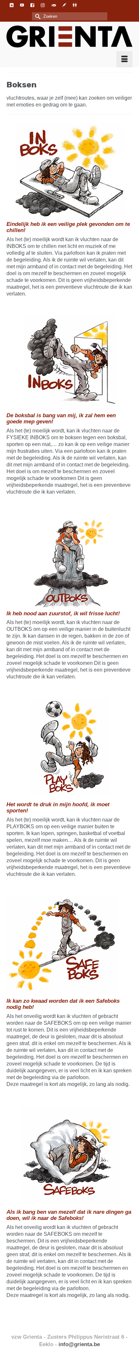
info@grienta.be (79, 1344)
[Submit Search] (37, 16)
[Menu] (124, 59)
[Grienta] (69, 37)
